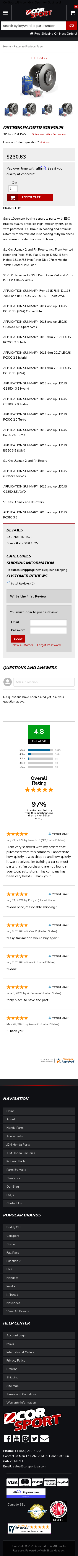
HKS (9, 1269)
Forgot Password (49, 645)
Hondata (12, 1278)
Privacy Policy (15, 1360)
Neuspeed (13, 1303)
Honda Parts (15, 1128)
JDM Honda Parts (18, 1145)
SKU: (9, 537)
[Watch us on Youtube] (16, 1438)
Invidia (10, 1286)
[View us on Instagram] (25, 1438)
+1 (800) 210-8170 (28, 1451)
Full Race (12, 1253)
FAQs (10, 1195)
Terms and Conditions (21, 1394)
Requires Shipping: (20, 570)
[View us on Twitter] (34, 1438)
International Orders (20, 1352)
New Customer (23, 645)
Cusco (10, 1244)
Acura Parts (14, 1136)
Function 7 (13, 1261)
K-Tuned (12, 1295)
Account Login (16, 1335)
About (10, 1119)
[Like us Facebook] (7, 1438)
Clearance (13, 1178)
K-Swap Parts (16, 1161)
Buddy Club (14, 1227)
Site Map (12, 1386)
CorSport (12, 1236)
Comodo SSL (16, 1505)
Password (18, 630)
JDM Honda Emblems (20, 1153)
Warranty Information (21, 1403)
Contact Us (14, 1203)
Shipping (12, 1377)
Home (10, 1111)
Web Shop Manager (52, 1550)
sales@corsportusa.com (29, 1466)
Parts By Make (16, 1170)
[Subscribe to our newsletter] (44, 1438)
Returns (11, 1369)
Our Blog (12, 1187)
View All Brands (17, 1311)
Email (15, 622)
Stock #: (12, 543)
